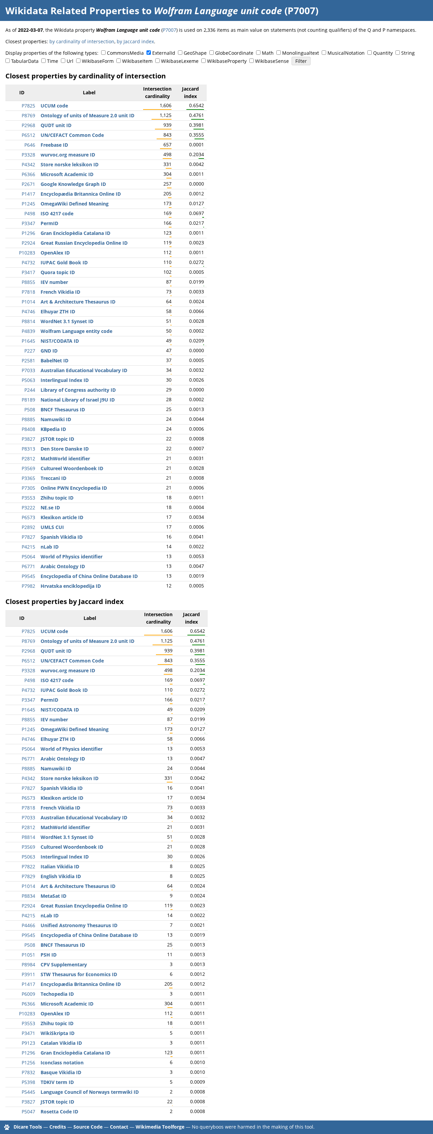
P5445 (28, 1092)
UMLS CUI (52, 527)
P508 (29, 409)
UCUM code (54, 105)
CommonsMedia (125, 53)
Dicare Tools (28, 1127)
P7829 (28, 876)
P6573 (28, 517)
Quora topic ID (58, 272)
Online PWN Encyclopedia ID (74, 488)
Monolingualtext (300, 53)
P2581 (28, 360)
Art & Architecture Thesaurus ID (78, 301)
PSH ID (48, 954)
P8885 (28, 419)
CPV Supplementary (64, 964)
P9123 (28, 1043)
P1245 (28, 203)
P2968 (28, 125)
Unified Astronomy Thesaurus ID (79, 925)
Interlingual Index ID (65, 380)
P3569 (28, 468)
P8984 (28, 964)
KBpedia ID (53, 429)
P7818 (28, 292)
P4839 (28, 331)
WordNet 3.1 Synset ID (67, 321)
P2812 (28, 458)
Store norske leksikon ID (69, 164)
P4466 (28, 925)
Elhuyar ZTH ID (58, 311)
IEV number (54, 282)
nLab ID (50, 547)
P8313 (28, 448)
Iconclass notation (62, 1062)
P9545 (28, 576)
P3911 (28, 974)
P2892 (28, 527)
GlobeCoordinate (234, 53)
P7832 (28, 1072)
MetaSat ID (53, 896)
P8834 (28, 896)
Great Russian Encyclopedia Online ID (84, 243)
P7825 (28, 105)
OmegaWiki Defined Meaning (75, 203)
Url (70, 61)
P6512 (28, 135)
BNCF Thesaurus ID (63, 409)
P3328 (28, 154)
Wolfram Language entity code (76, 331)
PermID (49, 223)
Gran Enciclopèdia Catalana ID (75, 233)
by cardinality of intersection (81, 41)
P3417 (28, 272)
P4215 (28, 547)
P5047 (28, 1111)
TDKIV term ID (57, 1082)
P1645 (28, 341)
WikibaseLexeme (180, 61)
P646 (29, 145)
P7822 (28, 866)
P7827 (28, 537)
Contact (119, 1127)
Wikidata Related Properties (72, 10)
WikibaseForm (98, 61)
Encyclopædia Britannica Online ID (81, 194)
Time (52, 61)
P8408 (28, 429)
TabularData (25, 61)
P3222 (28, 507)
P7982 (28, 586)
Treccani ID (53, 478)
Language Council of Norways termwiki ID (90, 1092)
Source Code (87, 1127)
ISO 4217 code (57, 213)
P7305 (28, 488)
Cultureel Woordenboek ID (72, 468)
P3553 (28, 497)
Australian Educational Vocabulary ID (84, 370)
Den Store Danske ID (65, 448)
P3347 (28, 223)
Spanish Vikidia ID (62, 537)
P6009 (28, 994)
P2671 (28, 184)
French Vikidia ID (60, 292)
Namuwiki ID (56, 419)
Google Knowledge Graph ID (73, 184)
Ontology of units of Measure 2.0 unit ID (87, 115)
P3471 (28, 1033)
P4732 (28, 262)
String (408, 53)
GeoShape (195, 53)
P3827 (28, 439)
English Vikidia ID (61, 876)
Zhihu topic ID (57, 497)
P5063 (28, 380)
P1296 (28, 233)
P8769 (28, 115)
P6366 (28, 174)
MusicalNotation (346, 53)
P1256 (28, 1062)
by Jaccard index (135, 41)
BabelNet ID (54, 360)
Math (268, 53)
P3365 (28, 478)
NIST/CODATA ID (60, 341)
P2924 (28, 243)
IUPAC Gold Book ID (64, 262)
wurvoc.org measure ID (68, 154)
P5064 (28, 556)
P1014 (28, 301)
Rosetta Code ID (59, 1111)
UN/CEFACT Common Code (72, 135)
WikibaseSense (272, 61)
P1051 (28, 954)
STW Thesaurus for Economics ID (79, 974)
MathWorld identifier (65, 458)
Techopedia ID (57, 994)
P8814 (28, 321)
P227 (29, 350)
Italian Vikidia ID (60, 866)
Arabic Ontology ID (63, 566)
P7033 (28, 370)
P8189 (28, 399)
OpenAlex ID (55, 252)
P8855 (28, 282)
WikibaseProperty (227, 61)
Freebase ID (54, 145)
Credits (57, 1127)
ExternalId (163, 53)
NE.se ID (50, 507)
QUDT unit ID (56, 125)
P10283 (27, 252)
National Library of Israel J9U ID (78, 399)
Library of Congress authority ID (78, 390)
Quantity (383, 53)
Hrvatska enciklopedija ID (71, 586)
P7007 (169, 30)
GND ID (49, 350)
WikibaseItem (137, 61)
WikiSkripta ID (57, 1033)
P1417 (28, 194)
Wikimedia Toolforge (160, 1127)
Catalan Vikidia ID (61, 1043)
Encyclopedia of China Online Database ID (89, 576)
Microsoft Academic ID (67, 174)
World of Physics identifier (71, 556)
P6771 (28, 566)
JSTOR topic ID (57, 439)
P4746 (28, 311)
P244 (29, 390)
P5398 (28, 1082)
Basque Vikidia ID (61, 1072)
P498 (29, 213)
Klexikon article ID (62, 517)
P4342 (28, 164)
